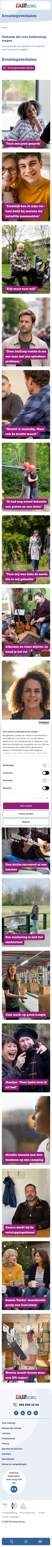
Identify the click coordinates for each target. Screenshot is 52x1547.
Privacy (5, 1443)
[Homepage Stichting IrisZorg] (26, 5)
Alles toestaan (26, 806)
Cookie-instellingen (10, 1517)
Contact (41, 1513)
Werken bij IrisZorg (11, 1428)
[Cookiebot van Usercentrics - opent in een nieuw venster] (38, 723)
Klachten (6, 1454)
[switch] (45, 773)
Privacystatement (27, 1513)
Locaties (6, 1433)
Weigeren (26, 822)
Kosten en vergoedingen (14, 1464)
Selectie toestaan (26, 814)
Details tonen (39, 798)
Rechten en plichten (12, 1449)
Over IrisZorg (8, 1423)
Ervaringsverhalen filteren (21, 68)
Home (4, 28)
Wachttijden (8, 1459)
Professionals (8, 1438)
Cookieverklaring (9, 1513)
